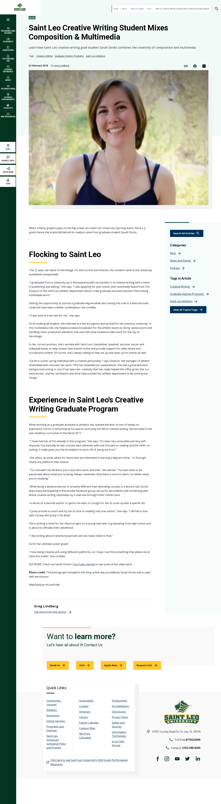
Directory (84, 711)
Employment (119, 700)
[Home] (20, 7)
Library (83, 717)
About (124, 9)
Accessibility (86, 700)
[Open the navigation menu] (8, 19)
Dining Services (55, 721)
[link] (187, 233)
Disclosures (119, 711)
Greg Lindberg (61, 65)
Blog (149, 9)
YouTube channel (84, 564)
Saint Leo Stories (137, 9)
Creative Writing (44, 55)
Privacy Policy (120, 717)
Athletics (51, 710)
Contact (83, 706)
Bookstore (52, 715)
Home (116, 9)
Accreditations (120, 706)
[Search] (217, 9)
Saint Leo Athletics (95, 55)
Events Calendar (89, 722)
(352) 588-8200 (191, 748)
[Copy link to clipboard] (186, 66)
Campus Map (87, 728)
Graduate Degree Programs (69, 55)
